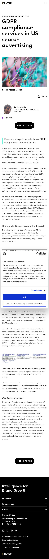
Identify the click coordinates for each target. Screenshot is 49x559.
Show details (36, 290)
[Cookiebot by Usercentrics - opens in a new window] (36, 253)
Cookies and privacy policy (12, 544)
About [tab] (5, 510)
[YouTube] (3, 531)
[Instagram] (7, 531)
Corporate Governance (10, 547)
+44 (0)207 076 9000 (12, 524)
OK (24, 297)
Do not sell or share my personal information (24, 304)
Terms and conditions (10, 540)
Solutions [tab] (6, 499)
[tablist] (24, 518)
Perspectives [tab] (8, 504)
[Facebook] (11, 531)
